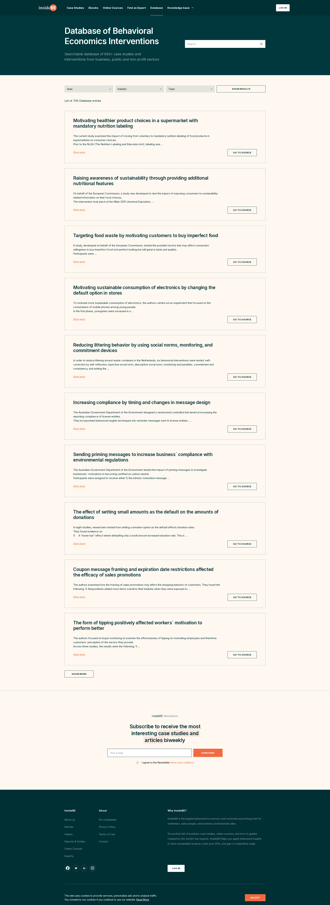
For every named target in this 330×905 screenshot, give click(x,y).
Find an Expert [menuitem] (136, 7)
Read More (142, 899)
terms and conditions (182, 762)
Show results (241, 88)
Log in (283, 7)
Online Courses (73, 848)
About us (69, 819)
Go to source (242, 152)
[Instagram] (92, 868)
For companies (107, 819)
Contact (103, 841)
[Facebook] (67, 868)
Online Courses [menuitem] (113, 7)
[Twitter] (76, 868)
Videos (68, 834)
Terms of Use (107, 834)
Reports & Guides (74, 841)
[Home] (48, 7)
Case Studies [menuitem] (75, 7)
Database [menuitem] (156, 7)
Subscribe (207, 752)
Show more (79, 152)
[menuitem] (180, 7)
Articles (68, 826)
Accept (255, 897)
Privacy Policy (107, 826)
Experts (69, 856)
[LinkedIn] (84, 868)
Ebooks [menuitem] (93, 7)
